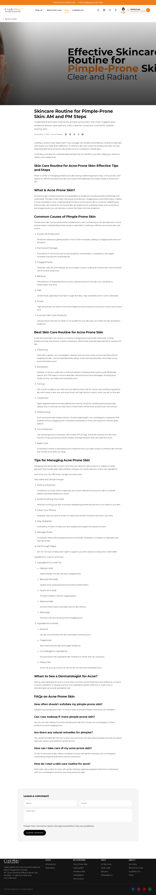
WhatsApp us (106, 875)
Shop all (38, 10)
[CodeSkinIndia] (22, 861)
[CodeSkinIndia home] (14, 10)
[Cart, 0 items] (104, 10)
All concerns (78, 879)
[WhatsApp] (150, 889)
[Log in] (116, 10)
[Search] (98, 10)
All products (51, 864)
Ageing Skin (78, 868)
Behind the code (54, 10)
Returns (104, 871)
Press (131, 875)
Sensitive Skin (79, 871)
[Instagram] (138, 889)
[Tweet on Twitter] (70, 134)
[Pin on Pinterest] (74, 134)
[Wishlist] (110, 10)
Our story (133, 864)
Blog (67, 10)
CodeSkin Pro (78, 10)
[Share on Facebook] (66, 134)
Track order (105, 868)
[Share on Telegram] (78, 134)
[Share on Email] (82, 134)
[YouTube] (144, 889)
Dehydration (78, 875)
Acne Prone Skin (80, 864)
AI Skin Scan (106, 864)
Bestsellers (50, 868)
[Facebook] (133, 889)
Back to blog (10, 19)
